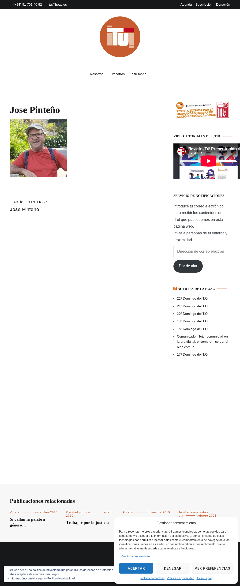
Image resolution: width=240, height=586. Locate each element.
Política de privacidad (180, 578)
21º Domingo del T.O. (193, 306)
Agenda (186, 4)
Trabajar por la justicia (87, 522)
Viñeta (14, 512)
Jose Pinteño (28, 206)
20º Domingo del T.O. (193, 314)
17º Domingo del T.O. (193, 354)
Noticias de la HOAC (196, 289)
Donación (223, 4)
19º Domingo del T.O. (193, 321)
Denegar (172, 568)
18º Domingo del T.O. (193, 329)
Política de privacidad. (61, 578)
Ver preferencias (212, 568)
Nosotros (96, 74)
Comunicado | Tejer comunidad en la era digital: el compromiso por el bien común (202, 341)
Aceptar (136, 568)
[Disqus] (73, 284)
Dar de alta (188, 266)
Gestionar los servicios (135, 556)
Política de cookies (153, 578)
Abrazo (127, 512)
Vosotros (118, 74)
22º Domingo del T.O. (193, 298)
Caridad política (78, 512)
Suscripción (204, 4)
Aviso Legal (204, 578)
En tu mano (137, 74)
